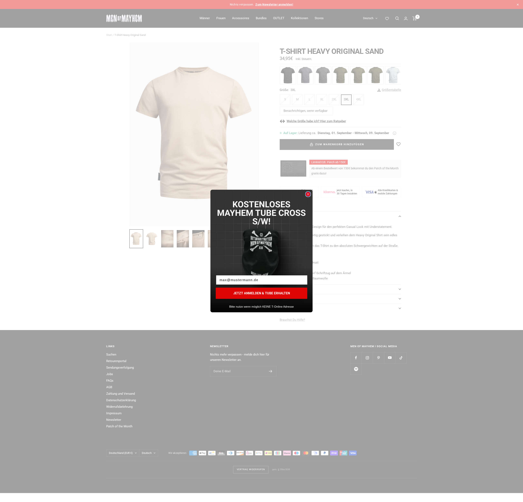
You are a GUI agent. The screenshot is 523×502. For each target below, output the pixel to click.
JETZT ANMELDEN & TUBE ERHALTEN (261, 293)
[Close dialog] (308, 194)
